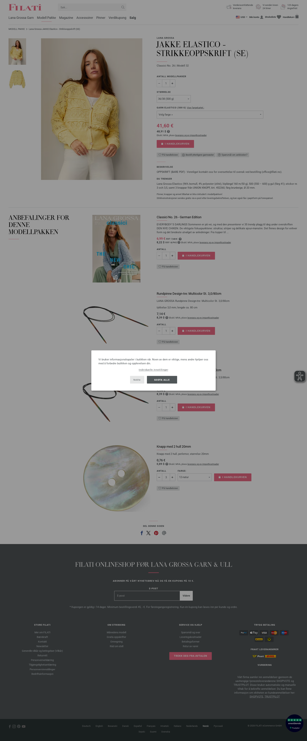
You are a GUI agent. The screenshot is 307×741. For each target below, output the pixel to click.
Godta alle (162, 379)
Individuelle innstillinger (153, 369)
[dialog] (153, 370)
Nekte (137, 379)
